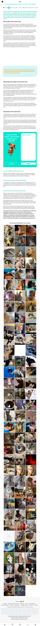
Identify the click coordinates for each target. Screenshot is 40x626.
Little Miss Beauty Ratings (27, 614)
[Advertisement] (20, 55)
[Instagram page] (23, 601)
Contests (28, 163)
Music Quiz (25, 619)
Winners (22, 603)
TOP (4, 7)
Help (26, 603)
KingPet (5, 603)
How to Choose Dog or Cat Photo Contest (14, 614)
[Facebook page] (21, 601)
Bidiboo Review (35, 613)
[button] (2, 1)
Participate (11, 163)
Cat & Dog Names (31, 603)
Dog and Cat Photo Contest (13, 603)
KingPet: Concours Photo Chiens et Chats (19, 617)
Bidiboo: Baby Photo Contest (25, 616)
